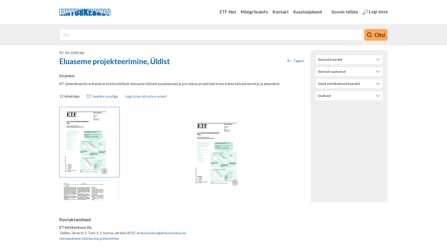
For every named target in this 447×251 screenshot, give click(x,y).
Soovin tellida (345, 11)
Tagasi (298, 60)
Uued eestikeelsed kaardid (339, 84)
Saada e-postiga (105, 96)
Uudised (324, 96)
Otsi (380, 34)
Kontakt (281, 11)
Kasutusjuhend (307, 11)
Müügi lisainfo (254, 11)
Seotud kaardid (330, 59)
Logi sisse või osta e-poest (146, 96)
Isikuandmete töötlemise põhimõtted (89, 238)
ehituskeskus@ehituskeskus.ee (161, 233)
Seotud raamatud (331, 71)
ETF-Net (228, 11)
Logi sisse (378, 11)
